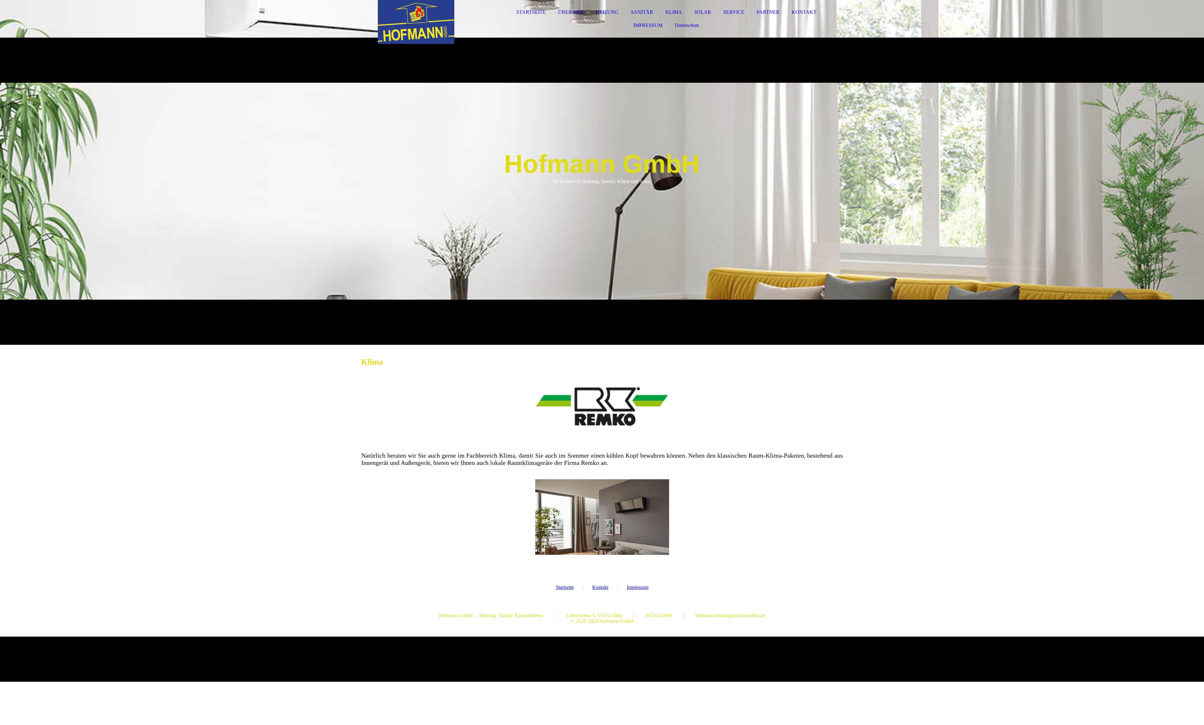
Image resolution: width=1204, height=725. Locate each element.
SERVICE (733, 12)
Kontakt (600, 587)
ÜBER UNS (571, 12)
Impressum (637, 587)
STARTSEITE (531, 12)
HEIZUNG (607, 12)
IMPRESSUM (648, 25)
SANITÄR (642, 12)
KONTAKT (804, 12)
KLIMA (673, 12)
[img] (416, 22)
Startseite (565, 587)
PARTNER (768, 12)
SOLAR (702, 12)
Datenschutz (687, 25)
